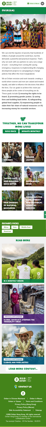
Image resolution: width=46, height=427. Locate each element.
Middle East (25, 227)
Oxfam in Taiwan (14, 401)
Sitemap (38, 410)
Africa (6, 227)
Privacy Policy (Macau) (25, 407)
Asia (14, 227)
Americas (7, 231)
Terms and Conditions (34, 401)
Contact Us (25, 386)
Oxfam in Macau (36, 398)
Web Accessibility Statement (20, 410)
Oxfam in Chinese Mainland (14, 398)
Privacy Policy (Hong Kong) (25, 404)
